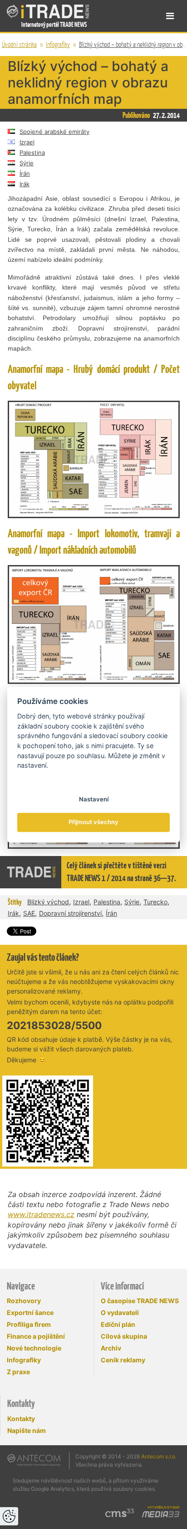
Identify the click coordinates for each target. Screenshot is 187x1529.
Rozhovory (24, 1301)
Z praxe (18, 1372)
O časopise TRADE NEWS (140, 1301)
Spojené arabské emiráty (54, 131)
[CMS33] (119, 1513)
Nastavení (93, 799)
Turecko (155, 902)
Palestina (32, 152)
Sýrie (27, 163)
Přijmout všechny (93, 822)
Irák (25, 184)
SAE (29, 913)
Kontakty (21, 1418)
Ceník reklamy (123, 1360)
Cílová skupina (124, 1336)
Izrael (27, 142)
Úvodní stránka (19, 44)
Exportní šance (30, 1312)
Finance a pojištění (36, 1336)
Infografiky (58, 44)
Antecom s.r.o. (159, 1456)
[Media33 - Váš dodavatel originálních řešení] (160, 1514)
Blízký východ (48, 902)
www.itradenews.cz (41, 1214)
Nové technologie (34, 1348)
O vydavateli (120, 1312)
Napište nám (26, 1430)
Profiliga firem (29, 1324)
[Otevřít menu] (170, 16)
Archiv (111, 1348)
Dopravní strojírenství (70, 913)
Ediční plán (118, 1324)
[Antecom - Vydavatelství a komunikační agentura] (34, 1460)
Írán (25, 173)
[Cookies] (9, 1516)
